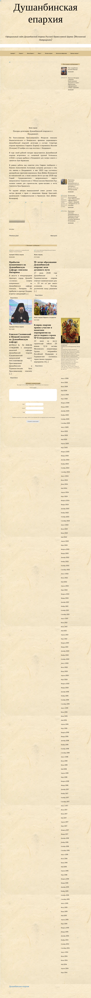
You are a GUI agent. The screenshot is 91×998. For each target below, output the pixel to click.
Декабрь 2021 (65, 602)
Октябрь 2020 (65, 659)
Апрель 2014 (64, 968)
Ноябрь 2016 (64, 842)
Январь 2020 (65, 688)
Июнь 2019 (64, 716)
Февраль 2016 (65, 879)
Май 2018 (64, 769)
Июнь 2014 (64, 960)
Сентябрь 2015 (65, 899)
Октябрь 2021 (65, 610)
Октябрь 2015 (65, 895)
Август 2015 (64, 903)
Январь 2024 (65, 504)
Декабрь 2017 (65, 789)
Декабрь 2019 (65, 692)
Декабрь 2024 (65, 460)
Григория (63, 362)
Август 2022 (64, 574)
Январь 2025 (65, 456)
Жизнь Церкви (30, 53)
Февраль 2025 (65, 452)
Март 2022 (64, 590)
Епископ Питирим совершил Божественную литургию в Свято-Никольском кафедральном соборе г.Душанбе (73, 82)
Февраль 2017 (65, 830)
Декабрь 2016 (65, 838)
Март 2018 (64, 777)
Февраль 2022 (65, 594)
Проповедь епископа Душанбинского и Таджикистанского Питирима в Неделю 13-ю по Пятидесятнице (73, 184)
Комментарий (33, 387)
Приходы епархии (74, 53)
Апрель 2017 (64, 822)
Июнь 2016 (64, 863)
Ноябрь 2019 (64, 696)
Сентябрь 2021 (65, 614)
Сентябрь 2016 (65, 850)
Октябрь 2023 (65, 517)
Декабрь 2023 (65, 509)
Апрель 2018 (64, 773)
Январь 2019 (64, 736)
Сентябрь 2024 (65, 472)
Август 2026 (64, 378)
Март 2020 (64, 679)
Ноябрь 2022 (65, 561)
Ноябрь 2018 (64, 745)
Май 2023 (64, 537)
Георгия (72, 356)
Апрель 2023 (65, 541)
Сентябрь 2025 (65, 423)
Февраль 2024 (65, 500)
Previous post (13, 236)
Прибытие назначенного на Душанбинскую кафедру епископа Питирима (18, 267)
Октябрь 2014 (65, 944)
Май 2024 (64, 488)
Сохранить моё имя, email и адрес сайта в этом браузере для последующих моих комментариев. (33, 417)
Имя (24, 404)
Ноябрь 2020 (65, 655)
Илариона (63, 355)
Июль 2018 (64, 761)
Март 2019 (64, 728)
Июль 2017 (64, 810)
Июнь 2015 (64, 911)
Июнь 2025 (64, 435)
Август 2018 (64, 757)
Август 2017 (64, 806)
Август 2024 (64, 476)
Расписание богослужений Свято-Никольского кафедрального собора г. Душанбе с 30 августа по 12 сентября (74, 200)
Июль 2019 (64, 712)
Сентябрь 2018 (65, 753)
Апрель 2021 (64, 635)
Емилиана (66, 353)
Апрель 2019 (64, 724)
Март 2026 (64, 399)
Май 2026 (64, 391)
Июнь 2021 (64, 627)
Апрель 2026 (65, 395)
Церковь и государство (49, 317)
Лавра (77, 351)
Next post (53, 236)
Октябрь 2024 (65, 468)
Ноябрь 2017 (64, 793)
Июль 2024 (64, 480)
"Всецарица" (69, 365)
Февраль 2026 (65, 403)
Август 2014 (64, 952)
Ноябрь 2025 (65, 415)
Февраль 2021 (65, 643)
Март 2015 (64, 924)
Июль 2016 (64, 859)
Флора (70, 351)
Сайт (24, 412)
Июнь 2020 (64, 671)
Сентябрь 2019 (65, 704)
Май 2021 (64, 631)
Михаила (63, 363)
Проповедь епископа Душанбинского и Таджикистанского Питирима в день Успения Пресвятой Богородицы (74, 216)
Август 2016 (64, 854)
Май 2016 (64, 867)
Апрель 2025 (65, 443)
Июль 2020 (64, 667)
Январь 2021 (64, 647)
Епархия (21, 53)
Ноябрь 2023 (65, 513)
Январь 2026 (65, 407)
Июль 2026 (64, 382)
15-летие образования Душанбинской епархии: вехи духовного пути (45, 266)
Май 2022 (64, 582)
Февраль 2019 (65, 732)
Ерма (68, 352)
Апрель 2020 (65, 675)
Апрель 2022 (65, 586)
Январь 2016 (64, 883)
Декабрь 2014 (65, 936)
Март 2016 (64, 875)
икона (73, 351)
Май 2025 (64, 439)
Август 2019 (64, 708)
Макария (63, 359)
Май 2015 (64, 915)
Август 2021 (64, 618)
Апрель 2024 (65, 492)
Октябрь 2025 (65, 419)
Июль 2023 (64, 529)
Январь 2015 (64, 932)
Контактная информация (61, 53)
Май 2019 (64, 720)
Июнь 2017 (64, 814)
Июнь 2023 (64, 533)
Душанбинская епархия (45, 13)
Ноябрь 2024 (65, 464)
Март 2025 (64, 447)
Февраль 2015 (65, 928)
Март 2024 (64, 496)
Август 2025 (64, 427)
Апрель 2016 (64, 871)
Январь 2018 (64, 785)
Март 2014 (64, 972)
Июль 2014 (64, 956)
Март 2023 (64, 545)
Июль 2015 (64, 907)
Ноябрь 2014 (64, 940)
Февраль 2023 (65, 549)
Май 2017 (64, 818)
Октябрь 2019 (65, 700)
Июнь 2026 (64, 386)
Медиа (39, 53)
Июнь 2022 (64, 578)
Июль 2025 (64, 431)
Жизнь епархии (33, 128)
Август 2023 (64, 525)
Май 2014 (64, 964)
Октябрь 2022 (65, 566)
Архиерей (12, 53)
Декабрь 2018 (65, 740)
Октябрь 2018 (65, 749)
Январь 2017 (64, 834)
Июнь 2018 (64, 765)
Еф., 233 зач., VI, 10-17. (71, 367)
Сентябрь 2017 (65, 802)
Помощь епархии (48, 53)
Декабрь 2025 (65, 411)
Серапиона (72, 352)
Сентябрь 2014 (65, 948)
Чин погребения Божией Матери (73, 68)
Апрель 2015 (64, 920)
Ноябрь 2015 (64, 891)
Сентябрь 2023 (65, 521)
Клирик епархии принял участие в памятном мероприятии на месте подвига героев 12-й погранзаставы (45, 331)
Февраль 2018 (65, 781)
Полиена (77, 352)
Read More (14, 298)
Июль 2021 (64, 622)
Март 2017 (64, 826)
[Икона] (70, 330)
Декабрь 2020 (65, 651)
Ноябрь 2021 (64, 606)
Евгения (75, 362)
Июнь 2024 (64, 484)
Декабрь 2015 (65, 887)
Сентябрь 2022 (65, 570)
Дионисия (68, 355)
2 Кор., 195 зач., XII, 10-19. (66, 366)
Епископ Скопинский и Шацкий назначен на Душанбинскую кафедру (20, 338)
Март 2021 (64, 639)
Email (23, 408)
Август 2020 (64, 663)
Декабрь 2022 (65, 557)
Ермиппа (73, 355)
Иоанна (67, 356)
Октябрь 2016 (65, 846)
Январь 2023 (64, 553)
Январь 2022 (65, 598)
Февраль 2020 (65, 684)
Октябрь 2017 (65, 797)
